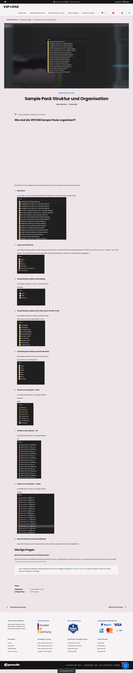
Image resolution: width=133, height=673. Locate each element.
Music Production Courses (56, 13)
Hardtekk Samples (78, 569)
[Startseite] (11, 7)
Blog (96, 665)
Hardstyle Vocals (73, 648)
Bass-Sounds (101, 648)
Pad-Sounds (101, 646)
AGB (100, 665)
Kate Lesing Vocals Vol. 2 (45, 648)
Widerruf (117, 665)
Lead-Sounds (101, 651)
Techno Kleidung (73, 13)
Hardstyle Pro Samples (75, 646)
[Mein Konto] (122, 13)
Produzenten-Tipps (25, 19)
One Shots (11, 646)
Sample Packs (22, 13)
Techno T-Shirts (12, 651)
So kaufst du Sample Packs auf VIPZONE (29, 562)
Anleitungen (34, 592)
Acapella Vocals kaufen (45, 651)
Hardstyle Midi (72, 651)
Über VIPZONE (88, 665)
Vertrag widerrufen (66, 671)
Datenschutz (107, 665)
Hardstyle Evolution (74, 643)
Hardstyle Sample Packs (37, 13)
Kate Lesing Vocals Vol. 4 (45, 643)
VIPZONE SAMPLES (12, 19)
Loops (10, 643)
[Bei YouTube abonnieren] (5, 2)
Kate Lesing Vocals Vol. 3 (45, 646)
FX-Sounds (100, 643)
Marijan (63, 104)
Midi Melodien (12, 648)
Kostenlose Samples (88, 13)
